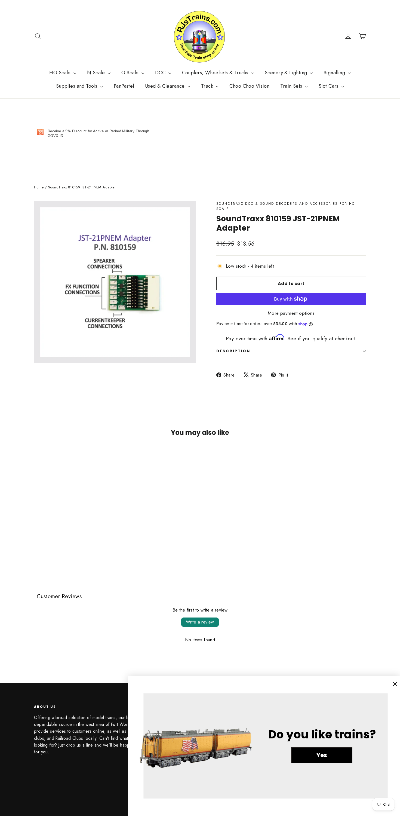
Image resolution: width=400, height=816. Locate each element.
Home (39, 187)
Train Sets (292, 86)
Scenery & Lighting (287, 72)
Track (208, 86)
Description (233, 351)
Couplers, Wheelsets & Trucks (216, 72)
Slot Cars (329, 86)
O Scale (130, 72)
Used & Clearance (165, 86)
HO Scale (60, 72)
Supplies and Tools (77, 86)
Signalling (335, 72)
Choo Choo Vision (249, 86)
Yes (321, 755)
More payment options (291, 313)
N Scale (96, 72)
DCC (161, 72)
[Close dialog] (395, 684)
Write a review (200, 622)
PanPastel (124, 86)
